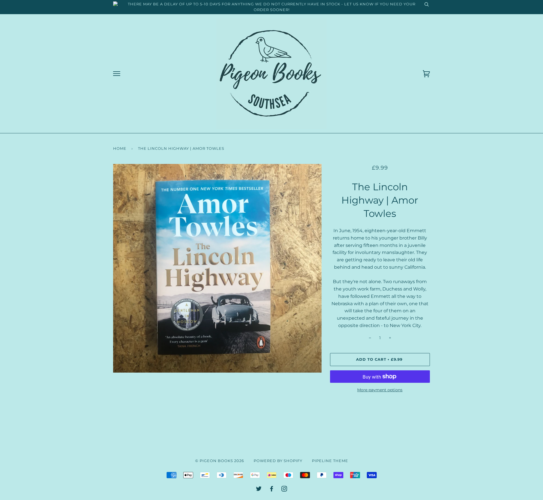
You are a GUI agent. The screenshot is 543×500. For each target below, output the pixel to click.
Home (119, 148)
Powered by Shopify (278, 461)
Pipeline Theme (330, 461)
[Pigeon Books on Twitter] (259, 490)
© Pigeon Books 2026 (219, 461)
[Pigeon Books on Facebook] (272, 490)
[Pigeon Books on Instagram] (284, 490)
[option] (217, 268)
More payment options (379, 389)
